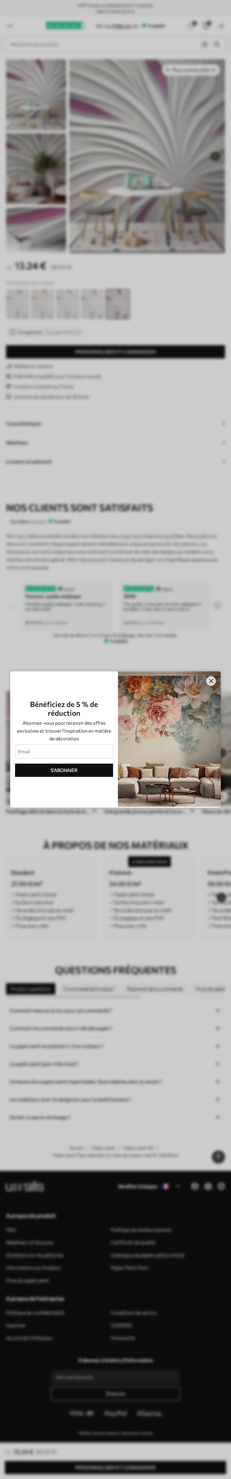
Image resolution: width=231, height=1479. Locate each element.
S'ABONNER (64, 770)
